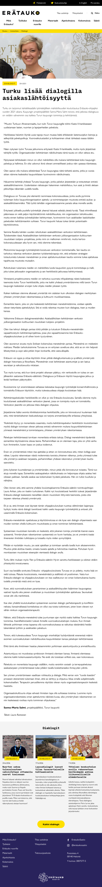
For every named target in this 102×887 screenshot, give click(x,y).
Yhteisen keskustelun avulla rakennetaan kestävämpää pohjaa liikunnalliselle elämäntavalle (82, 772)
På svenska (95, 2)
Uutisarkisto (14, 31)
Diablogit (24, 31)
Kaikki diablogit (51, 824)
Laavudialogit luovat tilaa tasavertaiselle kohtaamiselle (49, 769)
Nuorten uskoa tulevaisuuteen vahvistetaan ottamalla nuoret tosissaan (17, 771)
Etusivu (4, 31)
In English (83, 2)
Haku (97, 12)
